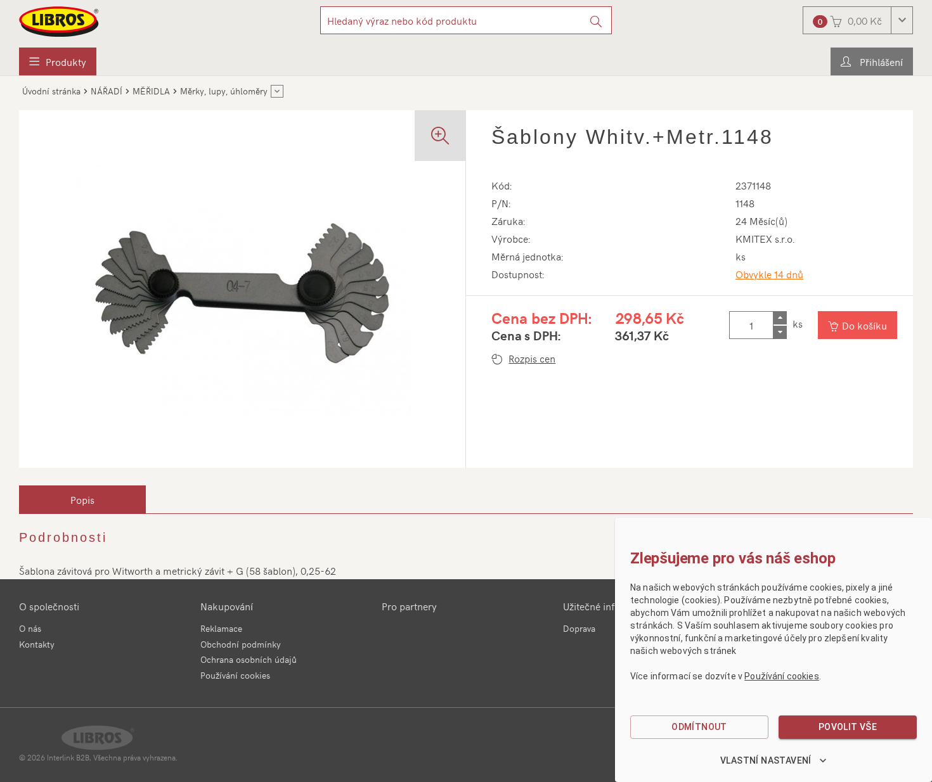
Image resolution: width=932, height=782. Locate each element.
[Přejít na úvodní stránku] (59, 21)
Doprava (579, 628)
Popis (82, 499)
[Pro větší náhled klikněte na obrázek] (242, 289)
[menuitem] (57, 61)
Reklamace (221, 628)
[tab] (82, 499)
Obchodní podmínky (240, 644)
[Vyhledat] (596, 20)
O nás (30, 628)
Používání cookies (235, 675)
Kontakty (37, 644)
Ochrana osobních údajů (248, 659)
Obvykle (769, 274)
